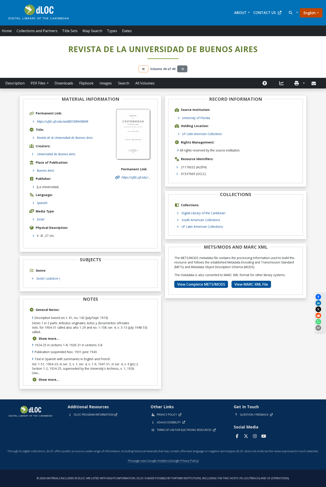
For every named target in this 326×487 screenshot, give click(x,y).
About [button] (240, 12)
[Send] (314, 83)
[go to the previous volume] (143, 68)
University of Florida (196, 118)
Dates (127, 30)
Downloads (64, 83)
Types (112, 30)
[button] (293, 12)
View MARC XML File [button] (251, 284)
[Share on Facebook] (320, 297)
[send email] (320, 328)
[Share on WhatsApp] (320, 321)
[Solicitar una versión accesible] (264, 83)
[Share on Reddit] (320, 315)
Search (123, 83)
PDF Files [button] (38, 83)
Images (106, 83)
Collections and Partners (37, 30)
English (310, 12)
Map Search (92, 30)
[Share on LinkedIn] (320, 303)
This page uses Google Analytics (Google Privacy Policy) (163, 461)
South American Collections (201, 220)
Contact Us (264, 12)
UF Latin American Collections (202, 134)
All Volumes (145, 83)
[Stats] (281, 83)
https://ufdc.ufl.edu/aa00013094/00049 (62, 121)
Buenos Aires (45, 170)
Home (7, 30)
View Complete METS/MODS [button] (201, 284)
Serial (40, 219)
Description (15, 83)
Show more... (49, 338)
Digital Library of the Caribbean (203, 213)
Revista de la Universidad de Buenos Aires (65, 137)
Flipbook (86, 83)
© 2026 (163, 478)
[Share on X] (320, 309)
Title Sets (70, 30)
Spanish (42, 203)
